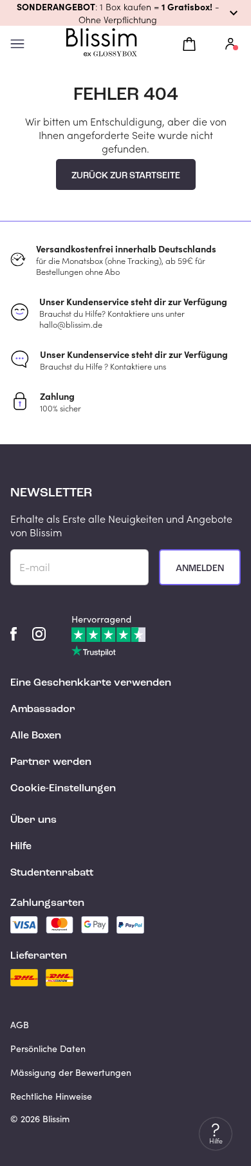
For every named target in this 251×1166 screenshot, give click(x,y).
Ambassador (42, 709)
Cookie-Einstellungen (63, 789)
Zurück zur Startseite (125, 175)
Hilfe (21, 847)
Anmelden (200, 568)
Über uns (33, 820)
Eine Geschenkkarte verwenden (90, 683)
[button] (125, 13)
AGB (19, 1025)
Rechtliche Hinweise (51, 1096)
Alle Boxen (35, 736)
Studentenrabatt (51, 873)
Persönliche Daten (48, 1048)
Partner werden (50, 762)
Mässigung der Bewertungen (70, 1072)
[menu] (17, 44)
